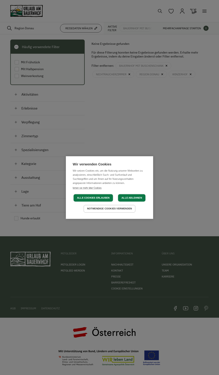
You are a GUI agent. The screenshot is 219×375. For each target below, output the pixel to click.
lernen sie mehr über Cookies (87, 188)
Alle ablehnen (131, 198)
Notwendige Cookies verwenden (109, 208)
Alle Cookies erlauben (93, 198)
